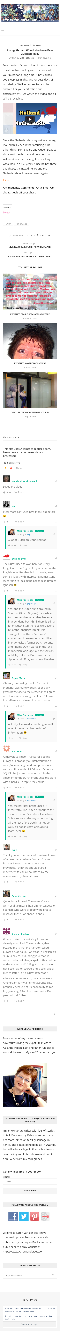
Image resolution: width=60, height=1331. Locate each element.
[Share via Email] (49, 235)
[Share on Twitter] (40, 235)
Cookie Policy (10, 1319)
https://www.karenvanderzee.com (23, 1251)
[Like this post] (34, 235)
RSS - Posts (30, 1300)
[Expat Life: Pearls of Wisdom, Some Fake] (30, 292)
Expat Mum (31, 719)
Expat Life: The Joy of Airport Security (30, 412)
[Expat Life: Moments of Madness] (30, 341)
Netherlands (21, 224)
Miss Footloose (27, 57)
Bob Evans (31, 800)
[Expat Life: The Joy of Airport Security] (30, 390)
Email (6, 1177)
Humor (8, 224)
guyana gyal (32, 603)
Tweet (6, 212)
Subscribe (30, 1190)
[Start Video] (30, 119)
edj (28, 534)
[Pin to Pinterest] (43, 235)
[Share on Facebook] (37, 235)
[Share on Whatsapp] (46, 235)
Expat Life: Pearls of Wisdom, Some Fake (30, 314)
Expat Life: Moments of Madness (30, 363)
